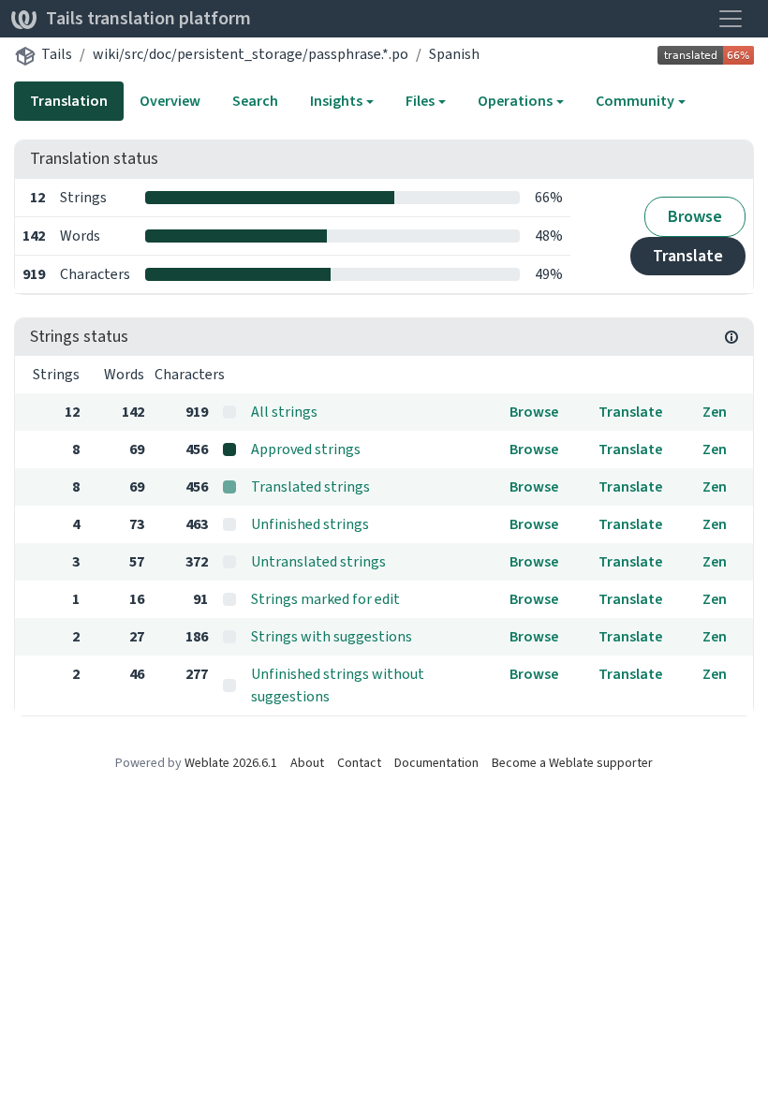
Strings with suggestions (331, 636)
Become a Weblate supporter (572, 763)
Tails (56, 54)
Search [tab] (255, 100)
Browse (695, 216)
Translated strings (310, 486)
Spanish (454, 54)
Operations (515, 100)
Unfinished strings (310, 524)
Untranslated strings (318, 561)
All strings (284, 411)
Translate (688, 255)
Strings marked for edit (325, 599)
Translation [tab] (69, 100)
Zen (714, 411)
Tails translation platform (148, 18)
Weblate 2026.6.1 (231, 763)
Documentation (436, 763)
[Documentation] (731, 337)
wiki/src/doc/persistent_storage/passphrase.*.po (250, 54)
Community (635, 100)
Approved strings (306, 449)
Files (420, 100)
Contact (359, 763)
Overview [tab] (170, 100)
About (307, 763)
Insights (336, 100)
